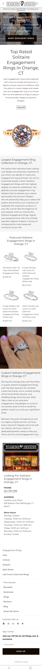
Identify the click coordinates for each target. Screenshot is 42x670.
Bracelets (7, 587)
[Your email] (21, 644)
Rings (6, 597)
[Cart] (37, 3)
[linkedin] (13, 623)
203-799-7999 (10, 491)
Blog (5, 606)
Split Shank (8, 569)
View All (21, 107)
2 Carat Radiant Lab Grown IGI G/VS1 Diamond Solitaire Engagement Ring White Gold (11, 311)
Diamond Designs (23, 662)
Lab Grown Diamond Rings (16, 574)
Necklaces (8, 592)
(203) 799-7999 (20, 9)
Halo (5, 555)
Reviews (7, 601)
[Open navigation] (5, 3)
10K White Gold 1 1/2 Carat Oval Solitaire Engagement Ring (11, 270)
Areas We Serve (11, 611)
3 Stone (6, 560)
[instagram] (8, 623)
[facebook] (3, 623)
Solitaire (6, 565)
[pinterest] (18, 623)
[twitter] (22, 623)
